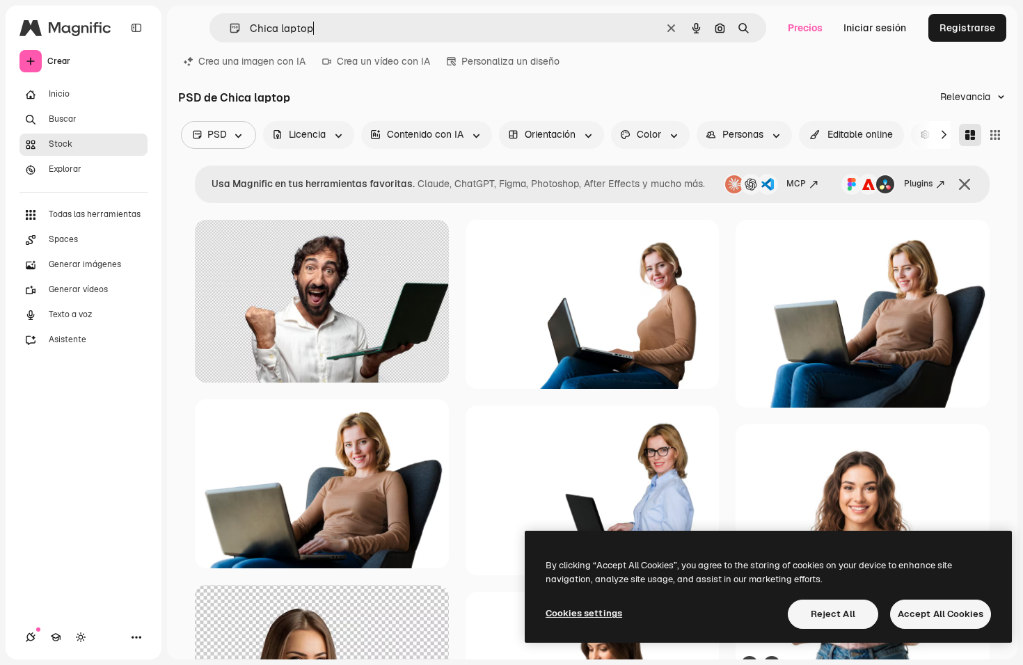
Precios (805, 28)
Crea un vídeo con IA (383, 61)
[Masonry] (970, 135)
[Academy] (56, 637)
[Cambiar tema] (81, 637)
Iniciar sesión (874, 28)
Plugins (918, 183)
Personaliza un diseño (510, 61)
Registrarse (967, 28)
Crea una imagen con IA (252, 61)
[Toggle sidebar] (136, 28)
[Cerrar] (964, 184)
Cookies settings (584, 613)
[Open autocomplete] (229, 28)
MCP (796, 183)
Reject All (833, 614)
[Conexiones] (30, 637)
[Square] (995, 135)
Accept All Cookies (940, 614)
